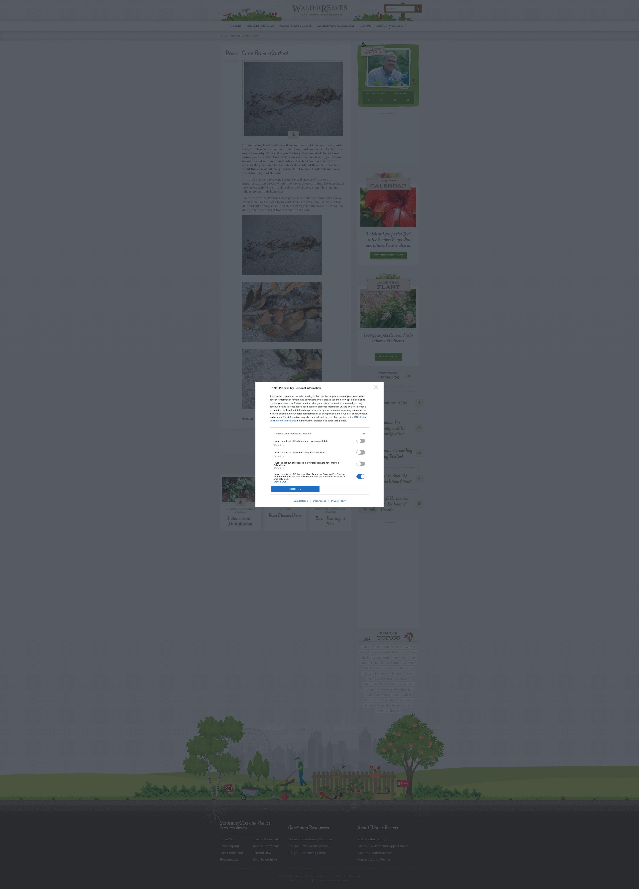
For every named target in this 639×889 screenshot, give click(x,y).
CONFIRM (295, 489)
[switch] (360, 441)
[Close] (377, 388)
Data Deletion (301, 500)
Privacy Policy (338, 500)
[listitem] (319, 433)
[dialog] (319, 444)
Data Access (319, 500)
